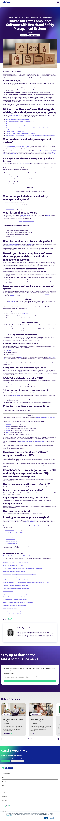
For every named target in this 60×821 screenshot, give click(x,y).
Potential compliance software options (15, 131)
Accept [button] (46, 818)
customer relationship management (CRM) (15, 245)
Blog (12, 17)
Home (9, 17)
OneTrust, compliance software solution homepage (15, 599)
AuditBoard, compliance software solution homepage (15, 562)
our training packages (30, 521)
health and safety (8, 202)
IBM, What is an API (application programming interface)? (16, 588)
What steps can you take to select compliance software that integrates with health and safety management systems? (31, 128)
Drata (7, 434)
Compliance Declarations (11, 541)
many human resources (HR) (25, 441)
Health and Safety (24, 35)
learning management (39, 441)
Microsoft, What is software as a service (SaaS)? (14, 597)
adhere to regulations (25, 215)
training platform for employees (26, 221)
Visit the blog (30, 739)
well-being (13, 153)
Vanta (7, 432)
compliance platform (13, 115)
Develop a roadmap (15, 395)
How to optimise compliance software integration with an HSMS (20, 133)
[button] (2, 739)
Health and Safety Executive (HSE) (48, 150)
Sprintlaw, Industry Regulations (10, 608)
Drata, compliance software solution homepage (14, 571)
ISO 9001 (47, 294)
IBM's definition (11, 301)
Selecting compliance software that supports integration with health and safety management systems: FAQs (31, 135)
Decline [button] (51, 818)
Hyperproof (8, 426)
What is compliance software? (12, 123)
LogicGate (8, 430)
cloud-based (25, 313)
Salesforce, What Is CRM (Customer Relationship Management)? (18, 602)
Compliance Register (10, 537)
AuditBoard (8, 424)
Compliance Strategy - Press (34, 35)
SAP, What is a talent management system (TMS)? (14, 605)
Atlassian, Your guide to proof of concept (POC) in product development (19, 556)
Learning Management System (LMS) (14, 533)
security (21, 357)
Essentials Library (9, 520)
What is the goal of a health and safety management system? (20, 121)
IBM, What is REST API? (8, 591)
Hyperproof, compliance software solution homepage (15, 585)
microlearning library (37, 526)
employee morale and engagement (18, 174)
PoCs (21, 371)
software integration (13, 244)
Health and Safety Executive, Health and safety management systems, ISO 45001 (22, 577)
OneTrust (8, 428)
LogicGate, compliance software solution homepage (15, 594)
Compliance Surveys (10, 539)
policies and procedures (24, 163)
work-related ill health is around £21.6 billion (45, 417)
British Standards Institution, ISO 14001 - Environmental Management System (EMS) (22, 568)
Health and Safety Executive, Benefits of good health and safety (18, 580)
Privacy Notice (9, 815)
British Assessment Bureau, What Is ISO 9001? (13, 565)
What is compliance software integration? (15, 126)
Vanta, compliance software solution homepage (14, 614)
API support (8, 350)
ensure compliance (10, 209)
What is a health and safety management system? (17, 119)
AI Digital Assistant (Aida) (11, 543)
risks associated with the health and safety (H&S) (18, 146)
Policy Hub (8, 535)
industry (48, 215)
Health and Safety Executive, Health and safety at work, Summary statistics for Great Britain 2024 (26, 582)
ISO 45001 (49, 153)
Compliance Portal (9, 530)
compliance (30, 244)
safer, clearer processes (24, 181)
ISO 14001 (12, 295)
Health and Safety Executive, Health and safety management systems (19, 574)
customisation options (15, 385)
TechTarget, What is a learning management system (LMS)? (17, 611)
